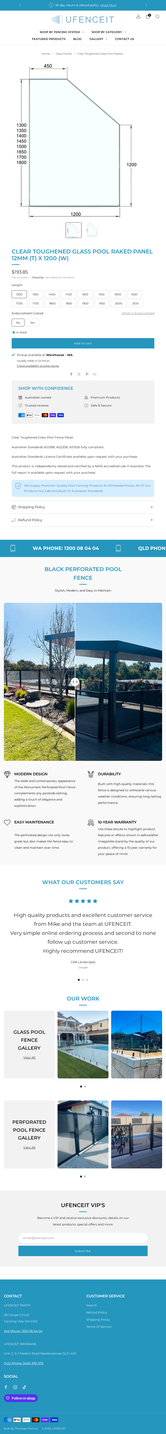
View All (29, 1057)
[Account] (138, 16)
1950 (102, 303)
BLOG (77, 39)
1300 (19, 294)
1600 (118, 294)
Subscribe (83, 1251)
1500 (85, 294)
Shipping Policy (98, 1320)
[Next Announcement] (146, 5)
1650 (134, 294)
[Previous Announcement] (20, 5)
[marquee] (83, 548)
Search (91, 1305)
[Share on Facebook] (71, 374)
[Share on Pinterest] (87, 374)
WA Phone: (12, 1331)
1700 (19, 303)
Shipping (37, 277)
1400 (52, 294)
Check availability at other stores (38, 365)
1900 (85, 303)
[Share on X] (79, 374)
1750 (36, 303)
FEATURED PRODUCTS (48, 39)
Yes (32, 322)
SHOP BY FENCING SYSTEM (60, 32)
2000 (118, 303)
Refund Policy (96, 1312)
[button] (79, 980)
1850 (69, 303)
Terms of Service (98, 1327)
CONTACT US (124, 39)
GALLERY (96, 39)
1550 (102, 294)
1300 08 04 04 (31, 1331)
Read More (108, 5)
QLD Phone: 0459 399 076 (23, 1363)
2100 (135, 303)
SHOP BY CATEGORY (107, 32)
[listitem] (83, 5)
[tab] (81, 1086)
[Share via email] (94, 374)
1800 (52, 303)
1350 (35, 294)
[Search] (157, 16)
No (18, 322)
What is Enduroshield (137, 313)
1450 (68, 294)
